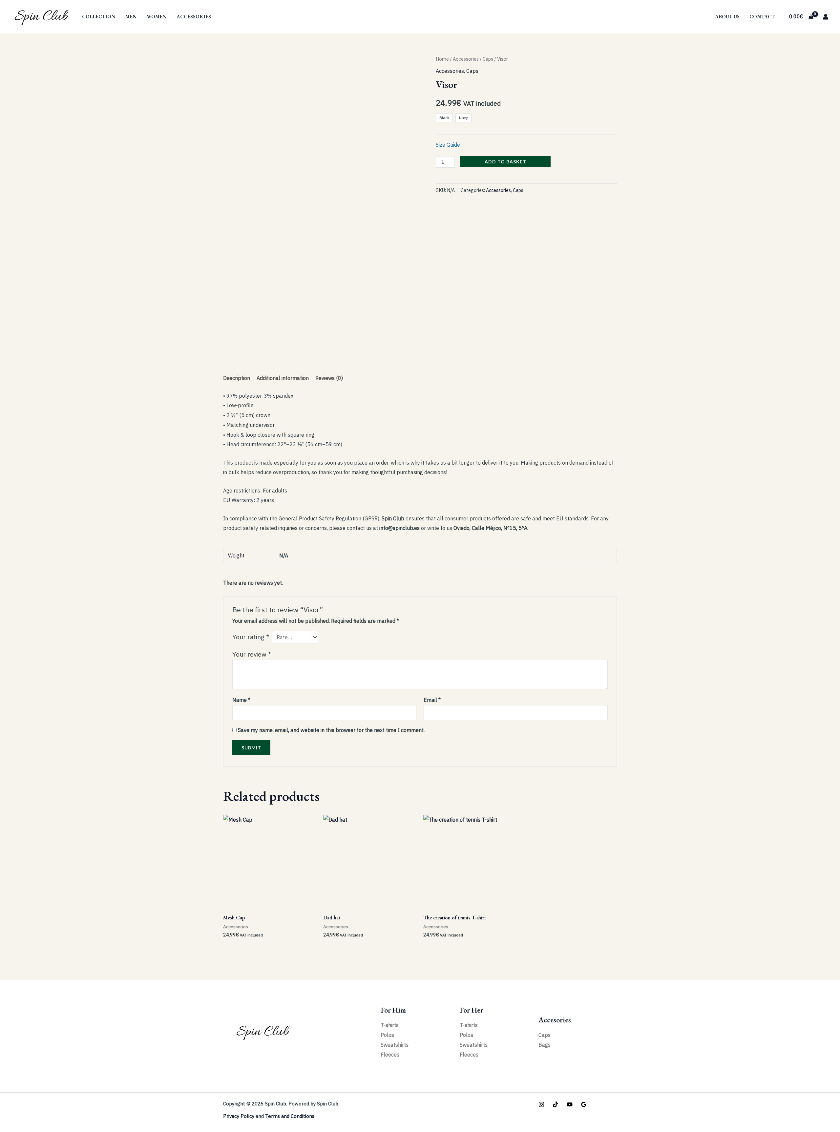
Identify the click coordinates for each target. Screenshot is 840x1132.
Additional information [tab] (283, 378)
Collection (99, 16)
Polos (387, 1035)
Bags (544, 1044)
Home (442, 59)
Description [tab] (236, 378)
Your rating (250, 637)
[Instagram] (541, 1104)
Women (157, 16)
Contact (762, 16)
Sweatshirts (395, 1044)
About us (727, 16)
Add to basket (505, 161)
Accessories (194, 16)
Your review (251, 654)
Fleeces (390, 1054)
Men (131, 16)
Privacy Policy (238, 1116)
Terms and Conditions (289, 1116)
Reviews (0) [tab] (329, 378)
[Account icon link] (826, 17)
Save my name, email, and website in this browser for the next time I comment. (331, 730)
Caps (488, 59)
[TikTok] (555, 1104)
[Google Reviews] (584, 1104)
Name (241, 700)
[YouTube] (570, 1104)
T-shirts (390, 1025)
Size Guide (448, 144)
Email (432, 700)
